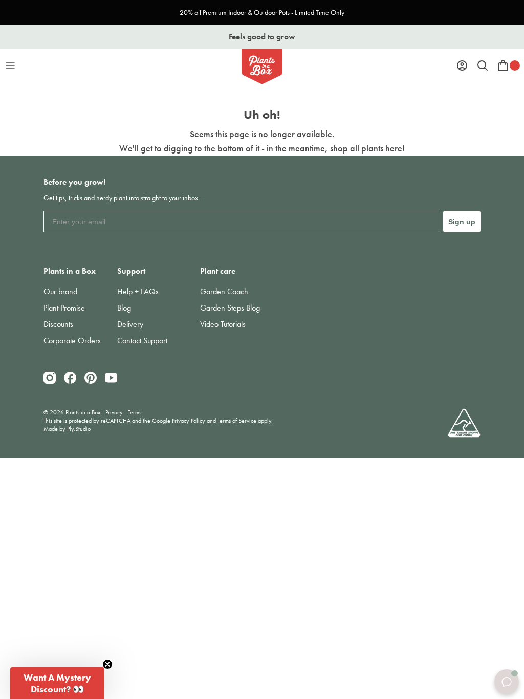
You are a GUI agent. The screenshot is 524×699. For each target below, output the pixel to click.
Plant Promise (64, 307)
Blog (124, 307)
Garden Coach (224, 291)
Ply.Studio (79, 429)
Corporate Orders (72, 340)
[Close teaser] (107, 664)
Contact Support (142, 340)
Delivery (130, 324)
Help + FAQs (138, 291)
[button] (57, 683)
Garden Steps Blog (230, 307)
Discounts (58, 324)
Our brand (60, 291)
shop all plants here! (367, 148)
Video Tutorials (223, 324)
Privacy (114, 412)
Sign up (461, 221)
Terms (134, 412)
